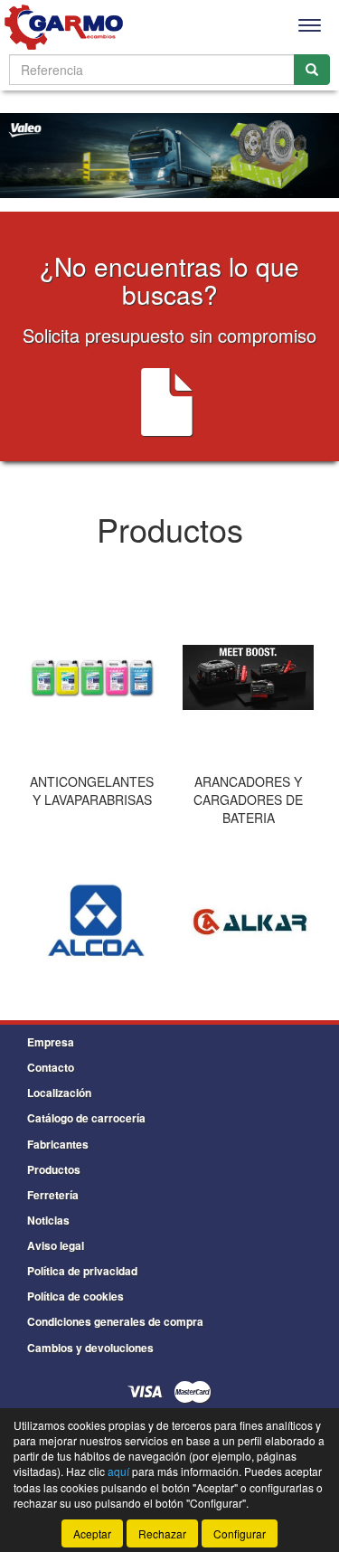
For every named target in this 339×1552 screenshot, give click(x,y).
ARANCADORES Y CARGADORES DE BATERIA (248, 799)
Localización (59, 1092)
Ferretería (53, 1195)
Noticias (48, 1220)
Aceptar (92, 1533)
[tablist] (169, 711)
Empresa (50, 1042)
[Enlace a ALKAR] (251, 923)
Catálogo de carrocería (86, 1118)
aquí (118, 1471)
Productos (53, 1169)
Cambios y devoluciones (90, 1347)
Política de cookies (75, 1296)
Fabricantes (58, 1144)
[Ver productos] (91, 677)
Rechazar (162, 1533)
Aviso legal (55, 1245)
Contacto (50, 1067)
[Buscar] (312, 69)
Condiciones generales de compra (115, 1321)
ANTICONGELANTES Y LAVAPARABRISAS (92, 790)
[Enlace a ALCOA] (94, 923)
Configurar (239, 1533)
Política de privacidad (82, 1271)
